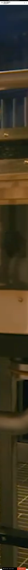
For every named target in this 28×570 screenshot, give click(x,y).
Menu (26, 2)
